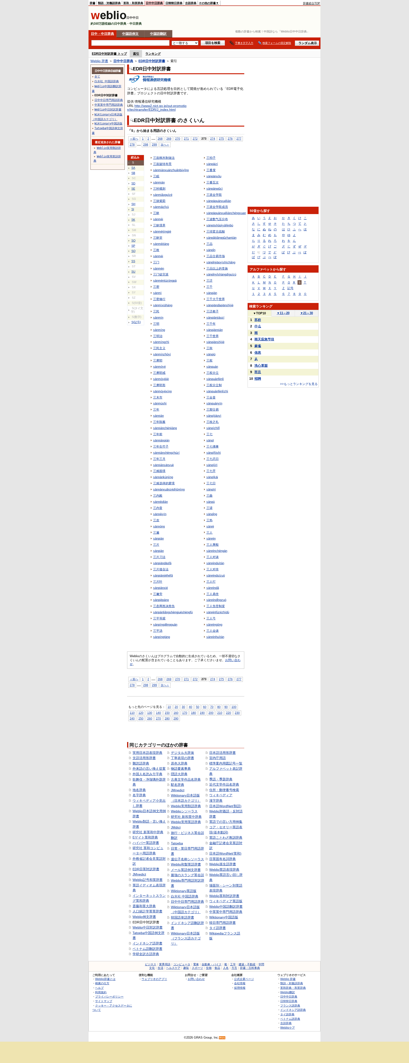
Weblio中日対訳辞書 (148, 927)
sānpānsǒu (213, 176)
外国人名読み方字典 (147, 774)
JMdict (176, 827)
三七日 (211, 483)
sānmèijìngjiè (162, 231)
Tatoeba (177, 843)
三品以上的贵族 (217, 268)
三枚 (156, 250)
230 (237, 712)
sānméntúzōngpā (165, 280)
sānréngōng (214, 624)
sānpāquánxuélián (218, 201)
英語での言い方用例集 (225, 822)
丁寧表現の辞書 (182, 758)
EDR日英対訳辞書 (146, 869)
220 (228, 712)
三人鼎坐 (212, 594)
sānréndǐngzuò (216, 600)
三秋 (209, 348)
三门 (156, 262)
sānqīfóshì (213, 452)
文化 (152, 968)
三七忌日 (212, 459)
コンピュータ (181, 964)
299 (154, 144)
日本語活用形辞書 (222, 753)
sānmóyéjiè (161, 379)
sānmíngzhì (161, 342)
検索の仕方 (102, 983)
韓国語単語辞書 (182, 917)
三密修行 (159, 299)
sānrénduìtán (215, 563)
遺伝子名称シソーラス (187, 859)
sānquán (212, 366)
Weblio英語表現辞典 (224, 869)
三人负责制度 (215, 606)
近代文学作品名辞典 (224, 784)
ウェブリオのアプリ (154, 979)
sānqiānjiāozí (215, 317)
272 (195, 138)
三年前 (157, 434)
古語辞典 (190, 3)
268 (160, 138)
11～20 (283, 313)
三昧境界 (159, 225)
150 (167, 712)
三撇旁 (157, 594)
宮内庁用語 (217, 758)
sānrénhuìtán (215, 637)
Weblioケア (287, 1027)
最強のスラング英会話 (187, 875)
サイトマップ (103, 1001)
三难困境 (159, 471)
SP (133, 245)
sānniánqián (161, 440)
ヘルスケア (173, 968)
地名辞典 (139, 790)
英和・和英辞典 (133, 3)
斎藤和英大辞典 (144, 906)
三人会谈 (212, 630)
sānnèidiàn (160, 502)
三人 (209, 532)
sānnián (158, 415)
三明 (156, 323)
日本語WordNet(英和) (225, 853)
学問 (261, 964)
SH (133, 204)
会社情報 (239, 983)
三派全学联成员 (217, 207)
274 (212, 138)
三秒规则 (159, 188)
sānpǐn (210, 250)
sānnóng (159, 526)
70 (211, 706)
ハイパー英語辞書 (146, 843)
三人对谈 (212, 557)
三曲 (209, 495)
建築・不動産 (247, 964)
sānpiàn (158, 538)
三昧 (156, 213)
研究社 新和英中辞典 (186, 817)
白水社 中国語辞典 (184, 896)
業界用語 (164, 964)
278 (132, 144)
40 (190, 706)
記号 (290, 288)
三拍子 (211, 158)
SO (133, 240)
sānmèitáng (161, 244)
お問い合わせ (196, 979)
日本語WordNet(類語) (225, 806)
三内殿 (157, 495)
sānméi (158, 256)
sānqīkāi (212, 477)
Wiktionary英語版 (183, 891)
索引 (136, 53)
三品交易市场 (215, 256)
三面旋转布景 (162, 164)
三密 (156, 287)
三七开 (211, 471)
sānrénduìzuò (215, 575)
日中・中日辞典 (102, 34)
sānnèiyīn (159, 514)
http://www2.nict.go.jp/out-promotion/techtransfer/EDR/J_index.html (157, 107)
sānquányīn (214, 403)
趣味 (186, 968)
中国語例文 (130, 34)
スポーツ (197, 968)
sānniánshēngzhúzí (166, 452)
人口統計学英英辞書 (147, 911)
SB (133, 173)
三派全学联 (214, 195)
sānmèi (158, 219)
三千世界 (212, 336)
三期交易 (212, 409)
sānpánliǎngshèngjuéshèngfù (173, 612)
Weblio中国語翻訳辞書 (226, 906)
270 (177, 138)
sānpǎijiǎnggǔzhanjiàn (221, 237)
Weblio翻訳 (287, 992)
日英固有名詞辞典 (222, 859)
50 (197, 706)
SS (133, 261)
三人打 (211, 581)
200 (211, 712)
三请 (209, 508)
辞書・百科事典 (250, 968)
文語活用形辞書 (144, 758)
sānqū (210, 502)
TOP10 (259, 313)
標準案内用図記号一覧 (225, 763)
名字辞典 (139, 795)
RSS (222, 1037)
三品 (209, 244)
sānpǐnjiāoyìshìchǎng (220, 262)
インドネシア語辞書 (147, 943)
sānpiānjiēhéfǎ (163, 575)
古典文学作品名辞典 (186, 779)
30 (183, 706)
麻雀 (257, 346)
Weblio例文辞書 (144, 917)
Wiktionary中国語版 (223, 917)
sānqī (210, 440)
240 (132, 718)
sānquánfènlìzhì (217, 391)
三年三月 (159, 459)
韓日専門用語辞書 (222, 923)
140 (158, 712)
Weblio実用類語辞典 (186, 806)
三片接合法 (161, 569)
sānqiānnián (214, 330)
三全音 (211, 397)
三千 (209, 287)
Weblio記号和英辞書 (148, 880)
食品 (217, 968)
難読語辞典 (141, 763)
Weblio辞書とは (105, 979)
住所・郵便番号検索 (224, 790)
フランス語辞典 (290, 1005)
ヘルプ (99, 987)
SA (133, 168)
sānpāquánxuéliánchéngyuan (226, 213)
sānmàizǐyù (161, 207)
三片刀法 (159, 557)
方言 (234, 968)
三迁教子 (212, 311)
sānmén (158, 268)
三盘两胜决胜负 (164, 606)
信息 (257, 352)
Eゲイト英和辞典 (145, 837)
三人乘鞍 (212, 544)
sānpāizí (212, 164)
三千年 (211, 323)
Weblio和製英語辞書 (186, 864)
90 (226, 706)
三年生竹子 (161, 446)
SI (132, 209)
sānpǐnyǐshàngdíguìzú (221, 274)
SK (133, 219)
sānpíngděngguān (165, 624)
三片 (156, 544)
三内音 (157, 508)
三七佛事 (212, 446)
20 (176, 706)
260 (149, 718)
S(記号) (136, 322)
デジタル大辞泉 (182, 753)
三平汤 (157, 630)
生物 (209, 968)
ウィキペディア (220, 795)
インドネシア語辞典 (293, 1009)
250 (140, 718)
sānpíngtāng (161, 637)
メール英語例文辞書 (186, 870)
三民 (156, 311)
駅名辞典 (177, 785)
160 (175, 712)
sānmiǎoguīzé (162, 195)
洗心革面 (261, 365)
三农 (156, 520)
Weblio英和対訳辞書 (224, 896)
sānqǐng (211, 514)
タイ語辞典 (287, 1014)
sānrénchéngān (216, 551)
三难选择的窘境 (164, 483)
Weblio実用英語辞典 (186, 822)
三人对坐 (212, 569)
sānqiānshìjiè (215, 342)
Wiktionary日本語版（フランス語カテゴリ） (186, 938)
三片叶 (157, 581)
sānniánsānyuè (163, 465)
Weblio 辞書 (99, 61)
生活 (160, 968)
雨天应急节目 (264, 339)
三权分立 (212, 373)
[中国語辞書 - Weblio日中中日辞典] (108, 18)
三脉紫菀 (159, 201)
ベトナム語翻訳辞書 (147, 949)
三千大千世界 (215, 299)
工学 (233, 964)
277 (238, 138)
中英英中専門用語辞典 (225, 912)
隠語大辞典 (179, 774)
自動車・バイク (212, 964)
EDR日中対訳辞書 (151, 61)
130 (149, 712)
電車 (196, 964)
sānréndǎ (212, 588)
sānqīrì (211, 489)
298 (145, 144)
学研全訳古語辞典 (146, 954)
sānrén (211, 538)
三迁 (209, 280)
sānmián (159, 182)
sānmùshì (160, 403)
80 (219, 706)
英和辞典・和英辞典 (293, 987)
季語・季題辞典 (220, 779)
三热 (209, 520)
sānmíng (159, 330)
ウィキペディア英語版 (225, 901)
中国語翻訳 (158, 34)
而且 (257, 372)
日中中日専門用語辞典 (187, 901)
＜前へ (134, 138)
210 (219, 712)
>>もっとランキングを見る (299, 384)
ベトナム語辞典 (290, 1018)
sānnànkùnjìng (163, 477)
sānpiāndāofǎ (162, 563)
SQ (133, 251)
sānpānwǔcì (214, 188)
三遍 (156, 532)
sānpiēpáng (161, 600)
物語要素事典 (181, 768)
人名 (226, 968)
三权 (209, 360)
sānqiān (211, 293)
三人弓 (211, 618)
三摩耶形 (159, 385)
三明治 (157, 336)
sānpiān (158, 551)
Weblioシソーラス (184, 811)
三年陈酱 (159, 422)
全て (97, 76)
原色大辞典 (179, 763)
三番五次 (212, 182)
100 (233, 706)
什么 (257, 326)
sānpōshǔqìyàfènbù (219, 225)
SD (133, 183)
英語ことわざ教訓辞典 (225, 837)
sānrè (210, 526)
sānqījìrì (212, 465)
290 (175, 718)
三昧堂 (157, 237)
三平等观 (159, 618)
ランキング (153, 53)
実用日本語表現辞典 (147, 753)
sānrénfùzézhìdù (217, 612)
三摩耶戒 (159, 373)
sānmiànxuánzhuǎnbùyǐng (171, 170)
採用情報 (239, 987)
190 (202, 712)
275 (221, 138)
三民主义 (159, 348)
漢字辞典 (215, 800)
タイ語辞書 (217, 928)
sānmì (157, 293)
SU (133, 271)
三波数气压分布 (217, 219)
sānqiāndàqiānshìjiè (219, 305)
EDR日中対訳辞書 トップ (109, 53)
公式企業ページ (244, 979)
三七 (209, 434)
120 (140, 712)
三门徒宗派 (161, 274)
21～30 (306, 313)
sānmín (158, 317)
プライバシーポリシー (109, 996)
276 (230, 138)
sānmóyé (159, 366)
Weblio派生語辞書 (222, 864)
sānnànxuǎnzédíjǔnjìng (169, 489)
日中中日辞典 (154, 3)
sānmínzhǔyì (162, 354)
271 (186, 138)
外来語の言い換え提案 (149, 768)
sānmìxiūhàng (162, 305)
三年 (156, 409)
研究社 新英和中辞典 (148, 832)
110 (132, 712)
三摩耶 (157, 360)
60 (204, 706)
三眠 (156, 176)
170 (184, 712)
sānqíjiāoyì (213, 415)
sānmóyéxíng (162, 391)
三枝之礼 (212, 422)
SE (133, 188)
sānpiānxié (160, 588)
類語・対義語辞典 (109, 3)
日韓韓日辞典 (173, 3)
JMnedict (139, 874)
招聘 (257, 378)
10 (169, 706)
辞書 (92, 3)
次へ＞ (165, 144)
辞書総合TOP (311, 3)
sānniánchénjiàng (165, 428)
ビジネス (150, 964)
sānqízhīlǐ (213, 428)
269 (168, 138)
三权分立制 (214, 385)
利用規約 (101, 992)
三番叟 (211, 170)
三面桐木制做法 (164, 158)
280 (167, 718)
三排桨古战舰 (215, 231)
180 (193, 712)
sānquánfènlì (215, 379)
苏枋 (257, 320)
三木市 (157, 397)
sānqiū (210, 354)
